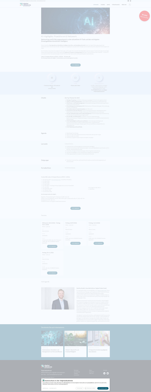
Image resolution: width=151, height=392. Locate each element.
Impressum (45, 388)
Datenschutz (53, 388)
